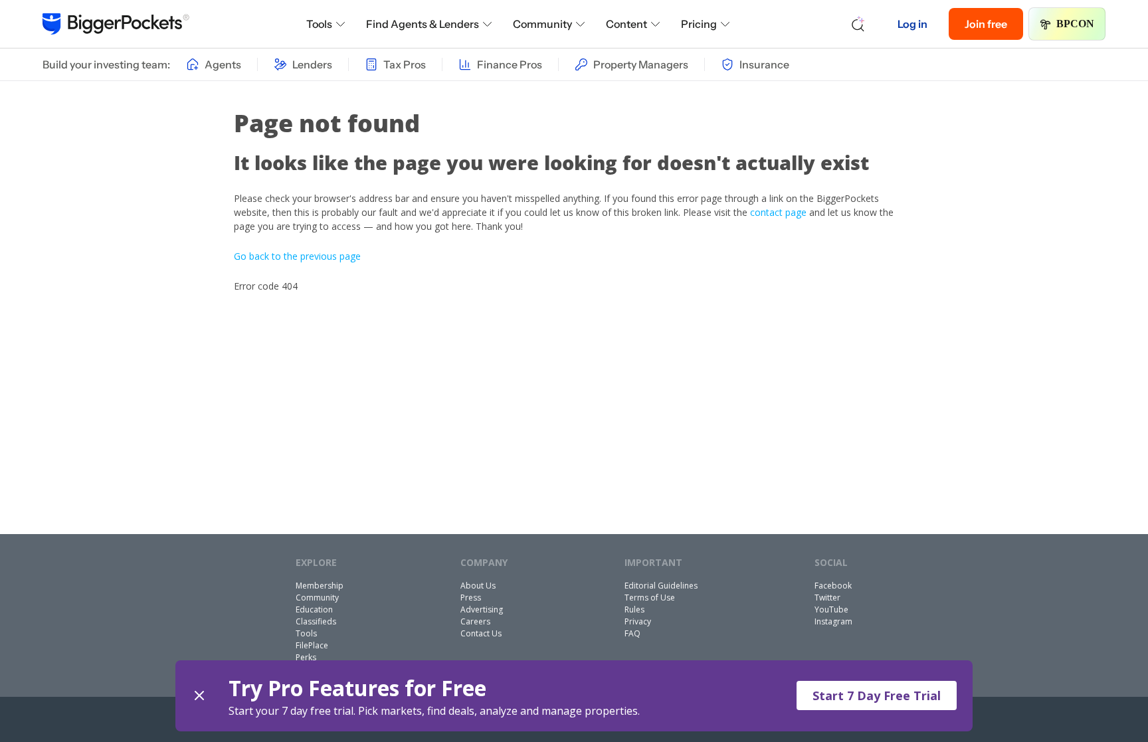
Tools (319, 24)
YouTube (831, 609)
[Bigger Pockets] (116, 24)
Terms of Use (649, 597)
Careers (475, 621)
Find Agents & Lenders (422, 24)
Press (470, 597)
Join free (986, 24)
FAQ (632, 633)
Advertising (481, 609)
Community (542, 24)
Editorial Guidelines (661, 585)
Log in (912, 24)
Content (626, 24)
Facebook (833, 585)
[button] (574, 695)
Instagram (833, 621)
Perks (306, 657)
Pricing (699, 24)
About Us (478, 585)
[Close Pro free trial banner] (199, 695)
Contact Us (481, 633)
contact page (778, 212)
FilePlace (312, 645)
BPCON (1075, 23)
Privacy (637, 621)
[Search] (858, 24)
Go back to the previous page (297, 256)
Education (314, 609)
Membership (319, 585)
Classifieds (316, 621)
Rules (634, 609)
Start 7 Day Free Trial (877, 695)
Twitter (827, 597)
